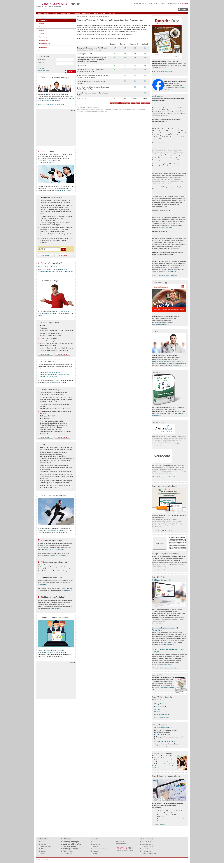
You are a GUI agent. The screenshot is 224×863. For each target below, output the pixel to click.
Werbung (85, 16)
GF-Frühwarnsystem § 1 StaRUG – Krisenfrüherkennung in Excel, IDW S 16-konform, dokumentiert (55, 431)
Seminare (41, 30)
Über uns (43, 844)
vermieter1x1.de (146, 851)
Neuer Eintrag (62, 256)
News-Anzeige (43, 47)
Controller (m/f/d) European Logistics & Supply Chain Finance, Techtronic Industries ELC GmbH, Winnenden (56, 240)
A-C (39, 266)
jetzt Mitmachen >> (57, 608)
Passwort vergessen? (44, 70)
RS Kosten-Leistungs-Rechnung (164, 741)
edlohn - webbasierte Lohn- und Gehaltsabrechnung (56, 348)
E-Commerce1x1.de (147, 846)
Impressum (67, 853)
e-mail (105, 34)
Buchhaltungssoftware (49, 322)
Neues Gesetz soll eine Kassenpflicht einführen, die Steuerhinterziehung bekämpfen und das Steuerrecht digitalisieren (57, 476)
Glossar (112, 13)
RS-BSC (157, 712)
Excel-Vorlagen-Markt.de (149, 853)
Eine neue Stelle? (48, 151)
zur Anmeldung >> (67, 590)
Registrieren (41, 68)
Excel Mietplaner (45, 418)
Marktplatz (65, 13)
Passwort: (41, 63)
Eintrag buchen (93, 16)
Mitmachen (96, 846)
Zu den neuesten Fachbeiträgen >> (49, 372)
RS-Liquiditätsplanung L (162, 704)
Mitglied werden (139, 3)
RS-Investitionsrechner (161, 717)
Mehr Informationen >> (163, 446)
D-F (42, 266)
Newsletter (41, 16)
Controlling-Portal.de (147, 844)
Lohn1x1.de (145, 848)
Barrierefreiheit (69, 846)
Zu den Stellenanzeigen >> (46, 162)
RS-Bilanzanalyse (160, 706)
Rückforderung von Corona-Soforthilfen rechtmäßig (56, 472)
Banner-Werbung (43, 40)
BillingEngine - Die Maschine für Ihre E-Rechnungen (56, 330)
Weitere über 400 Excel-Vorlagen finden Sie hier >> (166, 668)
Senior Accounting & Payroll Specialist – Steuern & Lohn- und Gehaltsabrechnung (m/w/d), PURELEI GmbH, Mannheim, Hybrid (56, 218)
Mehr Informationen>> (167, 664)
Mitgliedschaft (96, 844)
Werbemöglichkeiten (46, 846)
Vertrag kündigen (71, 842)
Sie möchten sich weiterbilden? (54, 495)
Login (186, 3)
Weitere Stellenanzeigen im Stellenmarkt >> (164, 275)
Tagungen (41, 33)
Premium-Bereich (152, 3)
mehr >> (169, 71)
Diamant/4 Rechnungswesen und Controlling (54, 350)
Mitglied (48, 94)
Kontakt (42, 841)
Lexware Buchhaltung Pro (48, 341)
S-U (55, 266)
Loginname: (41, 59)
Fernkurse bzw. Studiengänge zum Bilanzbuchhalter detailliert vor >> (164, 765)
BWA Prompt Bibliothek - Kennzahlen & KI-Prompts (56, 397)
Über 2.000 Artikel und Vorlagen (55, 77)
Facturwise (43, 328)
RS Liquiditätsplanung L (161, 580)
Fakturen (43, 325)
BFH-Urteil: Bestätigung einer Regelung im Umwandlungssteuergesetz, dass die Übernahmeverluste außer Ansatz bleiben (53, 454)
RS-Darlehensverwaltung (162, 714)
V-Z (59, 266)
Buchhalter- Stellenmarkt (51, 197)
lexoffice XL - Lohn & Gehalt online (51, 333)
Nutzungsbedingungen (72, 849)
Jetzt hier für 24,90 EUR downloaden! (162, 531)
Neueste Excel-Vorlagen (50, 389)
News (40, 13)
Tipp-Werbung (43, 37)
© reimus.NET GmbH (42, 859)
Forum (46, 13)
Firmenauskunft (104, 16)
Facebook (43, 851)
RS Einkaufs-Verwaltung (162, 734)
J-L (48, 266)
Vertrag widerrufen (72, 844)
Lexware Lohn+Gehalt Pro (48, 338)
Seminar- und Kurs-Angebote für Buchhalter (51, 531)
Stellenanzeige (43, 27)
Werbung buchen (173, 3)
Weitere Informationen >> (61, 555)
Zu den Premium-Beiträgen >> (47, 376)
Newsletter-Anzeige (44, 43)
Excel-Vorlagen (100, 13)
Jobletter (95, 853)
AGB (39, 50)
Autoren (163, 3)
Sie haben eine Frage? (50, 280)
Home (79, 16)
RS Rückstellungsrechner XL (163, 727)
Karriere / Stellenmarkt (82, 13)
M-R (52, 266)
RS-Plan (157, 709)
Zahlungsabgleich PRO (47, 416)
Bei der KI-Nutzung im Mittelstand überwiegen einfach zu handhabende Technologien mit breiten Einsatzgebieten (56, 467)
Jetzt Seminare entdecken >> (160, 324)
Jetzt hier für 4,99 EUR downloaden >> (163, 570)
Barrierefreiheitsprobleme (100, 848)
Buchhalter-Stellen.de (148, 841)
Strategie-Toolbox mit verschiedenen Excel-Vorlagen (168, 650)
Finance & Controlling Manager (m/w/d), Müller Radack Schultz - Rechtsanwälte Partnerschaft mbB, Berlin (56, 212)
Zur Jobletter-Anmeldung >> (173, 365)
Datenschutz (68, 851)
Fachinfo (55, 13)
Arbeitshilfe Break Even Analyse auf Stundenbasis (56, 409)
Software (41, 23)
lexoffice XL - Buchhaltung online (50, 336)
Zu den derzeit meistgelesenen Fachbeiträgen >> (53, 374)
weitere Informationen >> (65, 190)
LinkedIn (42, 853)
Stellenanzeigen (158, 96)
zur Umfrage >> (64, 571)
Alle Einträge (45, 256)
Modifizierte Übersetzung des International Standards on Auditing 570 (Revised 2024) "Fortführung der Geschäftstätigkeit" (57, 460)
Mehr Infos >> (165, 115)
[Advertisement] (56, 128)
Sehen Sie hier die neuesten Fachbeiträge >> (52, 104)
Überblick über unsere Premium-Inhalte (53, 549)
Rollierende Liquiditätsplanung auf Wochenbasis (165, 629)
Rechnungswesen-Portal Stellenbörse (163, 361)
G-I (45, 266)
